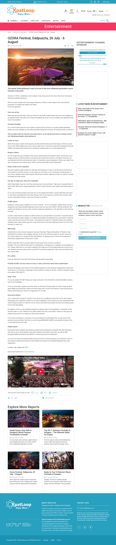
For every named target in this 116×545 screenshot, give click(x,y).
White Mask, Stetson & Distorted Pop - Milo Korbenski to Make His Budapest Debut (92, 121)
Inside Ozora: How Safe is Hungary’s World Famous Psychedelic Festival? (21, 432)
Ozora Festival (29, 352)
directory (35, 21)
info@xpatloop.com (88, 508)
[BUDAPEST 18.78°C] (40, 3)
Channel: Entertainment (20, 32)
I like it (45, 393)
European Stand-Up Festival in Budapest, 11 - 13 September (92, 128)
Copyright (45, 540)
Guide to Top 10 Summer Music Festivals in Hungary (57, 473)
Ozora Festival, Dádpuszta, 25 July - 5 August (22, 473)
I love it (36, 393)
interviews (46, 21)
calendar (24, 21)
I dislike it (54, 393)
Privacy (59, 540)
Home (9, 32)
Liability (52, 540)
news (63, 21)
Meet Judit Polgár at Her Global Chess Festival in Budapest (90, 109)
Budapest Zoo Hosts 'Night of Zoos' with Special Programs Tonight (91, 134)
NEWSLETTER (106, 2)
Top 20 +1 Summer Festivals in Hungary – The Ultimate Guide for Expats (57, 432)
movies (56, 21)
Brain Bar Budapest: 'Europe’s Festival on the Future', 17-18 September (91, 115)
